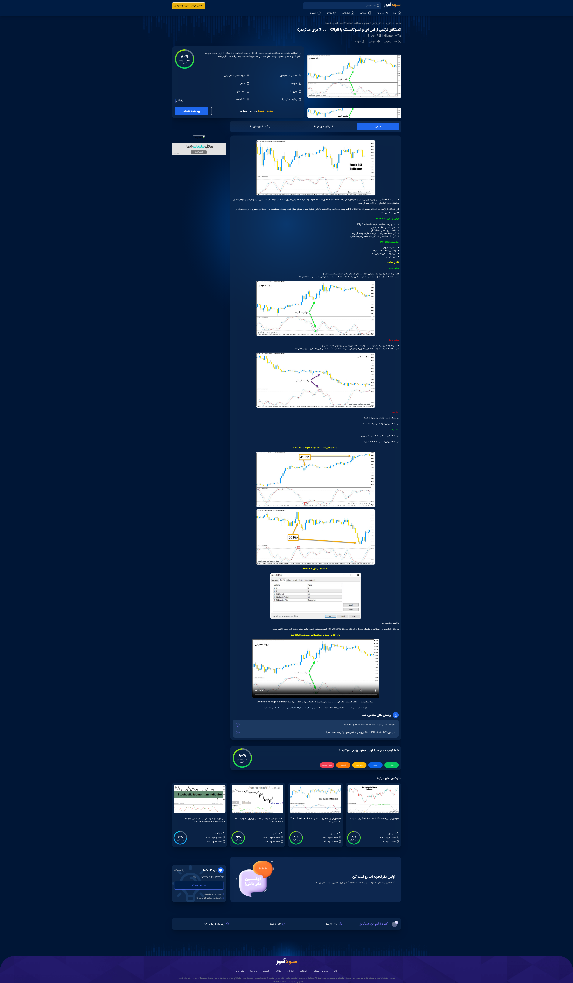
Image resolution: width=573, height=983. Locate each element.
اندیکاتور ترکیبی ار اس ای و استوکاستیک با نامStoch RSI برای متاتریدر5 (354, 23)
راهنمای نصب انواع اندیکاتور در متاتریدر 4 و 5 (293, 707)
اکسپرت (266, 971)
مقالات (278, 971)
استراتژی (290, 971)
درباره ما (253, 971)
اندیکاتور (390, 23)
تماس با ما (240, 971)
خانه (399, 23)
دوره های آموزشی (320, 971)
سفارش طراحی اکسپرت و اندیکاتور (188, 5)
